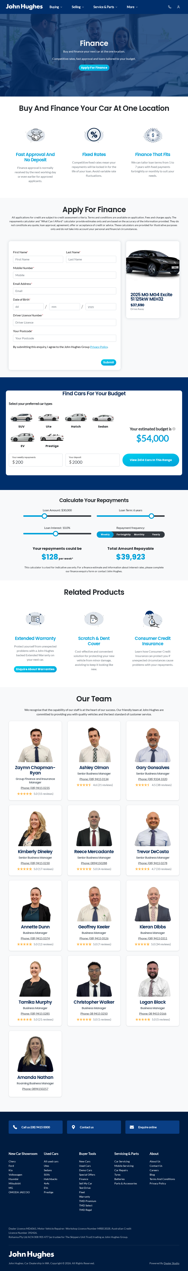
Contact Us (156, 1165)
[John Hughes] (24, 7)
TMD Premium (87, 1201)
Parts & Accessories (125, 1183)
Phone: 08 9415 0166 (152, 1013)
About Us (155, 1161)
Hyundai (13, 1179)
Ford (11, 1165)
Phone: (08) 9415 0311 (152, 938)
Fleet (82, 1192)
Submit (108, 362)
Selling (76, 7)
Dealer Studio (171, 1263)
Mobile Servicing (123, 1165)
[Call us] (169, 7)
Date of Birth (21, 299)
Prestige (48, 1192)
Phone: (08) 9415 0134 (94, 779)
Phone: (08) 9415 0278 (152, 863)
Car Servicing (122, 1161)
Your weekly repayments (24, 457)
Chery (12, 1161)
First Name (20, 252)
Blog (152, 1174)
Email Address (22, 283)
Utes (46, 1165)
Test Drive (85, 1187)
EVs (46, 1187)
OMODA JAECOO (19, 1192)
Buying (54, 7)
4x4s (46, 1183)
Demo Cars (85, 1170)
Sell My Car (85, 1183)
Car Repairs (121, 1170)
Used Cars (85, 1165)
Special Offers (87, 1174)
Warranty (84, 1196)
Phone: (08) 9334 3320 (152, 779)
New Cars (84, 1161)
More (130, 7)
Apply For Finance (94, 68)
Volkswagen (15, 1174)
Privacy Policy (99, 346)
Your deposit (75, 457)
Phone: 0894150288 (94, 863)
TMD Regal (85, 1209)
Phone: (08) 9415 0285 (35, 1013)
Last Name (73, 252)
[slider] (44, 516)
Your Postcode (22, 331)
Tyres (117, 1174)
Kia (10, 1170)
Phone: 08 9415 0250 (94, 1013)
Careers (154, 1170)
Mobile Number (23, 268)
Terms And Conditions (162, 1179)
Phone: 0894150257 (35, 1088)
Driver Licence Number (28, 315)
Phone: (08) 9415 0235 (35, 787)
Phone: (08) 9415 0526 (94, 938)
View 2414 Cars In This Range (151, 460)
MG (11, 1187)
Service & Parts (103, 7)
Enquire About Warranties (35, 669)
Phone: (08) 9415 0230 (35, 863)
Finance (83, 1179)
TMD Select (85, 1205)
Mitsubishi (15, 1183)
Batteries (119, 1179)
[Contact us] (178, 7)
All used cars (51, 1161)
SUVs (47, 1174)
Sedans (48, 1170)
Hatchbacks (50, 1179)
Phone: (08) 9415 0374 (35, 938)
